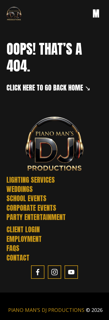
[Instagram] (54, 272)
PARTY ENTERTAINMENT (36, 217)
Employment (24, 239)
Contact (17, 257)
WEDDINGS (19, 189)
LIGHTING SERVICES (30, 179)
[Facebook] (37, 272)
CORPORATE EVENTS (31, 207)
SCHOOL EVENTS (26, 198)
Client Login (23, 229)
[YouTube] (71, 272)
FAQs (12, 248)
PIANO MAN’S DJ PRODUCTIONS (46, 310)
